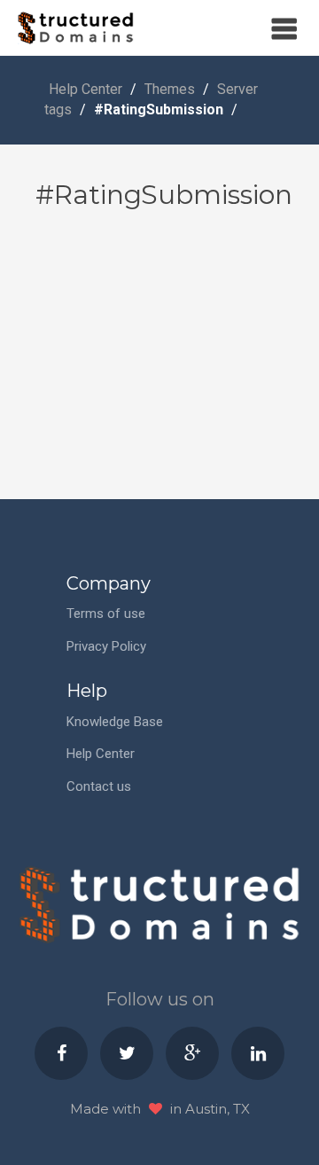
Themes (169, 89)
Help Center (85, 89)
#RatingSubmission (160, 109)
